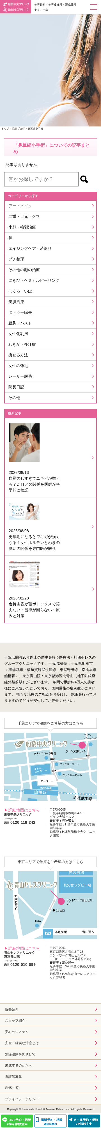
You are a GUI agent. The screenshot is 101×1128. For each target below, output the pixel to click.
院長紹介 (12, 1009)
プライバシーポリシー (22, 1099)
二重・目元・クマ (24, 216)
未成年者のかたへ (18, 1065)
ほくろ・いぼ (20, 291)
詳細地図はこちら (24, 810)
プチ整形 (16, 259)
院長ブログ (18, 128)
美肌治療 (16, 301)
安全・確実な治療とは (22, 1043)
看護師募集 (13, 1077)
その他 (14, 397)
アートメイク (20, 206)
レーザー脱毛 (20, 376)
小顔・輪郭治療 (22, 227)
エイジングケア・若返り (30, 248)
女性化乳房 (18, 333)
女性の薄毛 (18, 365)
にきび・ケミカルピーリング (33, 280)
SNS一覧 (12, 1088)
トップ (5, 128)
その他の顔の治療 (24, 269)
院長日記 (16, 387)
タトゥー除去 (20, 312)
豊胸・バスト (20, 323)
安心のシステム (17, 1032)
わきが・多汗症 (22, 344)
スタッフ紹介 (15, 1021)
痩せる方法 (18, 355)
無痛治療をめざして (20, 1054)
